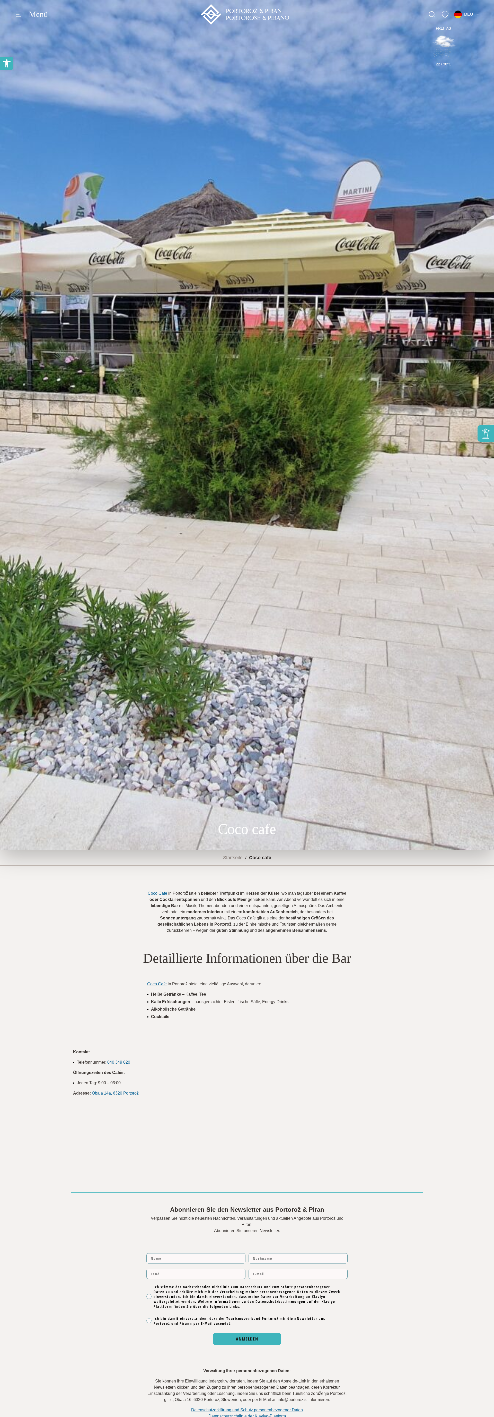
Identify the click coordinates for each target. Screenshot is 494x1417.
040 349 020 (118, 1062)
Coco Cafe (157, 893)
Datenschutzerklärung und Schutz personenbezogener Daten (247, 1410)
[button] (6, 63)
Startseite (233, 857)
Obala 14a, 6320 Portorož (115, 1093)
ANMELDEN (247, 1339)
